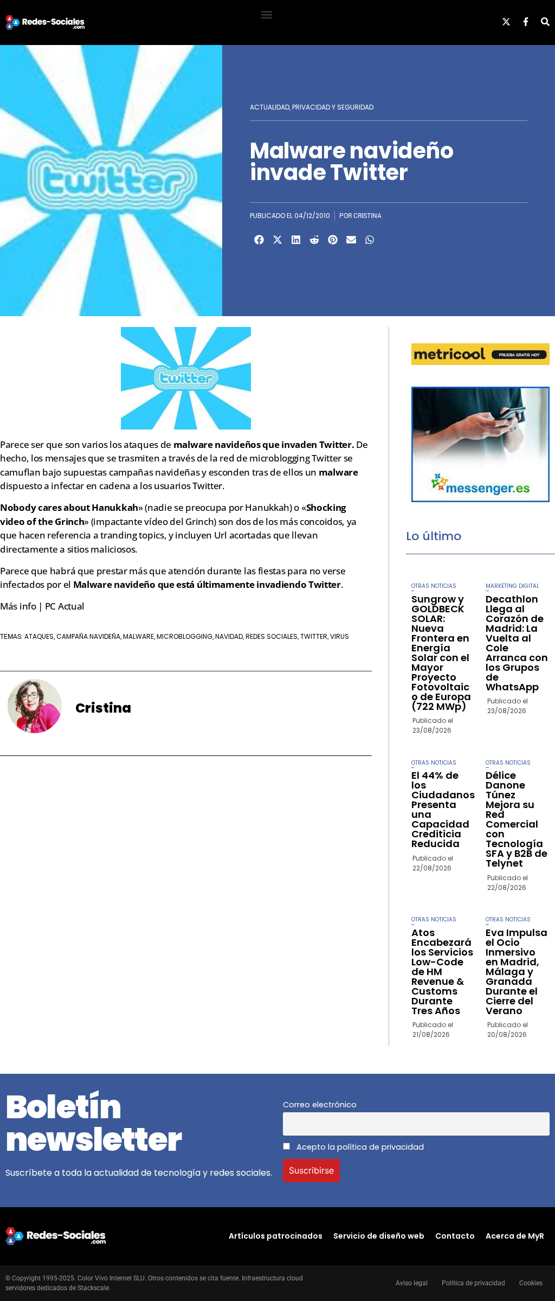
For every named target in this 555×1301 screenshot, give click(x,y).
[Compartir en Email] (351, 239)
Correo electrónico (320, 1104)
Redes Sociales (272, 636)
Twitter (313, 636)
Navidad (229, 636)
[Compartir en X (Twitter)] (277, 239)
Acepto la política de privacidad (359, 1147)
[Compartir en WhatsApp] (369, 239)
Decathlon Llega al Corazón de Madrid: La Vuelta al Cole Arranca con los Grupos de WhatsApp (517, 643)
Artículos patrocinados (275, 1235)
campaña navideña (88, 636)
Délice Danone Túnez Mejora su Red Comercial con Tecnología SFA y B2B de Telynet (516, 819)
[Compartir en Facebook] (259, 239)
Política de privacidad (473, 1283)
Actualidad (269, 107)
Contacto (455, 1235)
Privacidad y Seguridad (332, 107)
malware (138, 636)
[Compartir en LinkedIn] (296, 239)
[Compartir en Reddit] (314, 239)
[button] (266, 14)
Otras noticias (433, 586)
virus (339, 636)
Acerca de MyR (515, 1235)
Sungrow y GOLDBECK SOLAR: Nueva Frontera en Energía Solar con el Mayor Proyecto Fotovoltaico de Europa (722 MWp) (441, 652)
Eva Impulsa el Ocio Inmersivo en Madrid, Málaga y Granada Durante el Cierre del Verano (516, 971)
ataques (39, 636)
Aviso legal (412, 1283)
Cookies (531, 1283)
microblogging (184, 636)
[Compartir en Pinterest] (333, 239)
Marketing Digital (512, 586)
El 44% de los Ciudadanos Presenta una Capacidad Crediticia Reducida (443, 809)
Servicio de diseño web (378, 1235)
